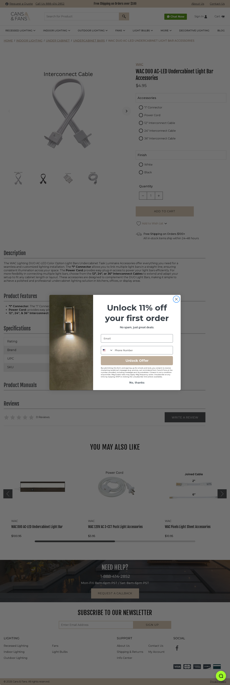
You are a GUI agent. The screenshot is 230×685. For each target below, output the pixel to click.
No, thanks (136, 382)
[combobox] (107, 350)
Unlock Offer (137, 361)
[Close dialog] (176, 299)
